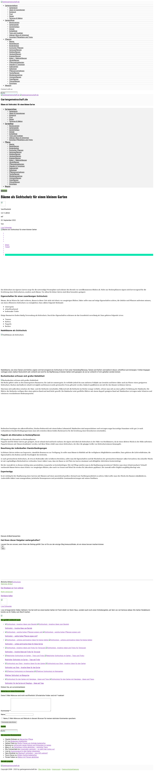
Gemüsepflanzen (15, 50)
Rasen (11, 16)
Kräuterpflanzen (15, 56)
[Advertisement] (64, 272)
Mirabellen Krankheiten (18, 741)
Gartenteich (13, 8)
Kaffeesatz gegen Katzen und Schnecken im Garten (32, 745)
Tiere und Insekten (16, 33)
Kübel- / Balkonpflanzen (18, 58)
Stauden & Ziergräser (17, 65)
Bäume (11, 42)
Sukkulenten (13, 67)
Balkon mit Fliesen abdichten (28, 757)
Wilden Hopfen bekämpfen (27, 755)
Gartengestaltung (11, 6)
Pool (11, 14)
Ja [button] (2, 546)
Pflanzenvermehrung (16, 71)
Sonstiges (13, 83)
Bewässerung (14, 23)
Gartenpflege (9, 20)
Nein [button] (3, 548)
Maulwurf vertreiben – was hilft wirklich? (33, 753)
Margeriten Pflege (26, 739)
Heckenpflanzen (15, 54)
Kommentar (5, 711)
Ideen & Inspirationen (17, 10)
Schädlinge (13, 31)
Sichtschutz (16, 582)
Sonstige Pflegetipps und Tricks (21, 37)
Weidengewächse (15, 75)
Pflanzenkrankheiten (16, 62)
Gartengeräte (14, 25)
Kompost (12, 12)
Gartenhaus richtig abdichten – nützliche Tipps (31, 747)
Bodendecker (14, 46)
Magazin (8, 86)
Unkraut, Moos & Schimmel (19, 35)
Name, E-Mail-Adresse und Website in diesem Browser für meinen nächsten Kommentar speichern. (39, 718)
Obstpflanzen (14, 60)
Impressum (56, 769)
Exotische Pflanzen (16, 48)
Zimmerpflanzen (15, 77)
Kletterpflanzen (14, 52)
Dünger (11, 29)
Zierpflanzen (13, 79)
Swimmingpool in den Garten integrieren (25, 751)
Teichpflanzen (14, 73)
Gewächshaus (14, 27)
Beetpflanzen (14, 44)
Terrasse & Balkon (16, 18)
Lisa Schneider (6, 228)
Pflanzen (8, 39)
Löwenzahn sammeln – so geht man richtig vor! (37, 749)
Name (3, 714)
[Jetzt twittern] (79, 235)
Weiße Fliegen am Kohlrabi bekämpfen (31, 743)
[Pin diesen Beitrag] (79, 237)
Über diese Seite (44, 769)
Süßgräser (13, 69)
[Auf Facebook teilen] (79, 233)
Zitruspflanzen (14, 81)
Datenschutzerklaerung (70, 769)
